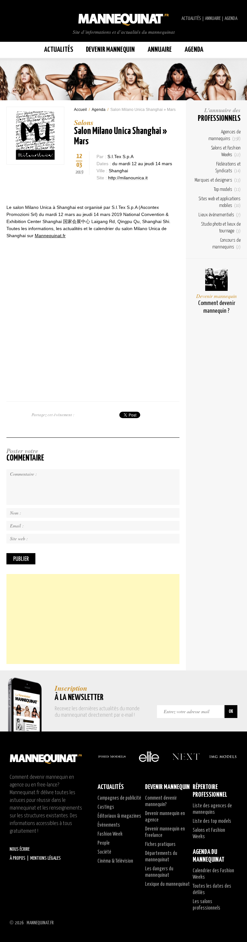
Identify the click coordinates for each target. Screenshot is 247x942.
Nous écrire (20, 849)
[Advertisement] (92, 619)
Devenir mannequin (216, 295)
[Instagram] (88, 191)
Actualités (191, 18)
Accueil (80, 109)
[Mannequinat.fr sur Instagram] (26, 18)
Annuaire (213, 18)
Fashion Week (110, 834)
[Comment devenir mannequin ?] (216, 279)
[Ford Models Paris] (111, 757)
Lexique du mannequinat (167, 884)
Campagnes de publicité (119, 798)
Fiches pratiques (160, 844)
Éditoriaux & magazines (119, 816)
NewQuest (235, 923)
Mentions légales (45, 858)
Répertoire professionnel (210, 791)
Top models (227, 189)
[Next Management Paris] (185, 757)
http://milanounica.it (128, 177)
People (103, 843)
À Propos (17, 858)
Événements (108, 825)
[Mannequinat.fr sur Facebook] (19, 18)
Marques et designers (218, 180)
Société (104, 852)
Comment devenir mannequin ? (216, 307)
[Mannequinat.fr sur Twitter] (13, 18)
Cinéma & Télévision (115, 861)
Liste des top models (212, 821)
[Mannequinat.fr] (123, 17)
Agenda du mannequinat (208, 856)
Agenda (230, 18)
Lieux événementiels (219, 214)
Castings (105, 807)
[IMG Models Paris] (222, 757)
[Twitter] (77, 191)
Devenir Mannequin (110, 49)
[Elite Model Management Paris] (148, 757)
